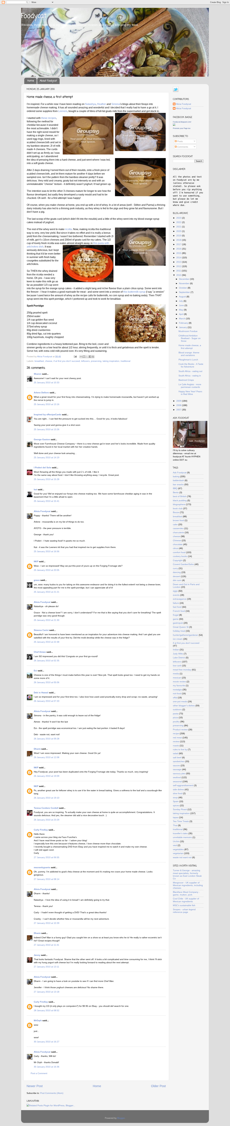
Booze (176, 512)
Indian (176, 649)
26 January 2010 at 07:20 (46, 701)
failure (176, 603)
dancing (177, 572)
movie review (179, 681)
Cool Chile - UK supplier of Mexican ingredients (186, 900)
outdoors (177, 709)
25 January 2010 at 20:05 (46, 570)
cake (175, 524)
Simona (115, 104)
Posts (180, 141)
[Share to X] (87, 356)
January (183, 327)
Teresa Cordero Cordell (46, 808)
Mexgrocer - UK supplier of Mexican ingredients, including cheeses (188, 885)
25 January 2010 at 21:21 (46, 592)
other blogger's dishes (184, 705)
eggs (175, 591)
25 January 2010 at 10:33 (46, 382)
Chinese (177, 540)
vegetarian (178, 853)
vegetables (178, 849)
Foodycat (33, 16)
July (181, 301)
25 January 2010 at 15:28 (46, 479)
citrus (175, 548)
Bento (176, 492)
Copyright (177, 560)
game (176, 619)
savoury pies (179, 773)
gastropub (178, 623)
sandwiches (178, 761)
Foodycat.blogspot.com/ (182, 122)
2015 (179, 253)
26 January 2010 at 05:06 (46, 682)
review (176, 741)
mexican (177, 677)
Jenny (37, 955)
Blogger (121, 1118)
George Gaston (42, 439)
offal (175, 697)
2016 (179, 248)
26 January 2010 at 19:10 (46, 798)
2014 (179, 257)
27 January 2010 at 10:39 (46, 923)
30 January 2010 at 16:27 (46, 1041)
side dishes (178, 789)
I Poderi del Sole (42, 467)
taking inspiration (111, 361)
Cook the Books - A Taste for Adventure (191, 365)
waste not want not (182, 857)
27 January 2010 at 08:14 (46, 879)
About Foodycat (48, 81)
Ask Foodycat (179, 472)
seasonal (177, 781)
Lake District (179, 657)
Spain (176, 801)
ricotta (68, 229)
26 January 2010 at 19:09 (46, 776)
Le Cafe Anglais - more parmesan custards (190, 385)
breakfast (39, 361)
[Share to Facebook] (90, 356)
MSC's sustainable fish (184, 905)
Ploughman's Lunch (188, 359)
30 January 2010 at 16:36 (46, 1066)
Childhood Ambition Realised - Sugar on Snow (190, 338)
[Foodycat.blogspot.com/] (174, 125)
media (176, 673)
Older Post (158, 1086)
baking (176, 476)
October (183, 288)
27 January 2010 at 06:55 (46, 857)
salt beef (177, 757)
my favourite (179, 685)
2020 (179, 231)
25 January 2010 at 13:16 (46, 404)
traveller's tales (180, 833)
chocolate (177, 544)
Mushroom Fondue (188, 331)
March (182, 318)
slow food (177, 793)
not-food (177, 693)
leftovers (85, 361)
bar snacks (178, 484)
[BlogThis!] (84, 356)
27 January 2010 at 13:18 (46, 992)
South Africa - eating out (190, 371)
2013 (179, 262)
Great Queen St (181, 627)
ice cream (178, 639)
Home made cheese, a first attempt (190, 346)
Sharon (37, 374)
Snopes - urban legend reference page (184, 910)
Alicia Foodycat (42, 511)
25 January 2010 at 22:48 (46, 642)
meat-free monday (182, 669)
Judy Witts (178, 653)
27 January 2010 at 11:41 (46, 945)
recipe (176, 733)
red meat (177, 737)
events (176, 595)
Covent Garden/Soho (183, 564)
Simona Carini (41, 630)
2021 (179, 226)
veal (175, 845)
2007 (179, 409)
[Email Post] (75, 356)
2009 (179, 401)
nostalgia (177, 689)
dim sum (177, 580)
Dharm (37, 749)
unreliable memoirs (182, 837)
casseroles (178, 528)
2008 (179, 405)
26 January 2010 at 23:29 (46, 819)
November (184, 283)
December (184, 279)
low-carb (177, 665)
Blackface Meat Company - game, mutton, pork (186, 893)
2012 (179, 266)
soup (175, 797)
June (181, 305)
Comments (182, 147)
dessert (176, 576)
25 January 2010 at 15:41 (46, 501)
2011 (179, 270)
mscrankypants (42, 867)
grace (37, 580)
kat (35, 489)
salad (175, 753)
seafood (177, 777)
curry (175, 568)
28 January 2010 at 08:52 (46, 1010)
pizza (175, 717)
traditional (125, 361)
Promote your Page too (181, 128)
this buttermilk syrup (134, 291)
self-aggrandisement (183, 785)
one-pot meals (180, 701)
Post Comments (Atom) (51, 1093)
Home (30, 81)
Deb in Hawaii (41, 692)
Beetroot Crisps (186, 380)
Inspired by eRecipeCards (47, 414)
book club (177, 508)
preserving (96, 361)
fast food (177, 607)
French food (179, 611)
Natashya (90, 104)
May (181, 309)
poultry (176, 721)
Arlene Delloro (41, 392)
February (184, 323)
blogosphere (179, 504)
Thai (175, 825)
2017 (179, 244)
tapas (175, 817)
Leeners (62, 111)
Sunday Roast (180, 809)
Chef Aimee (40, 652)
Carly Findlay (41, 830)
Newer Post (35, 1086)
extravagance (179, 599)
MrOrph (38, 1020)
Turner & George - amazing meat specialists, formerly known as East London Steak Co (187, 874)
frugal (176, 615)
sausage (177, 769)
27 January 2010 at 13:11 (46, 966)
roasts (176, 745)
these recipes (48, 118)
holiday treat (179, 631)
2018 (179, 240)
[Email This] (81, 356)
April (181, 314)
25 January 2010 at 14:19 (46, 457)
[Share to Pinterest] (93, 356)
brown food (178, 520)
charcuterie (178, 532)
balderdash (178, 480)
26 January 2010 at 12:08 (46, 757)
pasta (175, 713)
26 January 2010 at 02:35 (46, 660)
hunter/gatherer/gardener (185, 635)
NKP (36, 561)
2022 (179, 222)
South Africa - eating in (190, 375)
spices (176, 805)
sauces (176, 765)
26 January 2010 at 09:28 (46, 738)
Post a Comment (39, 1073)
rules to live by (180, 749)
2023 (179, 218)
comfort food (179, 552)
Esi (35, 670)
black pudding (180, 500)
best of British (179, 496)
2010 (179, 275)
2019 (179, 235)
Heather (102, 104)
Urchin (176, 841)
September (185, 292)
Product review (180, 729)
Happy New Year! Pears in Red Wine (190, 392)
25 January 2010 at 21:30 (46, 620)
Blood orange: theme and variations (189, 353)
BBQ (175, 488)
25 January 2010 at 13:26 (46, 429)
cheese (48, 361)
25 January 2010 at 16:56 (46, 551)
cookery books (180, 556)
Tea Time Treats (181, 821)
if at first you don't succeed (67, 361)
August (183, 296)
